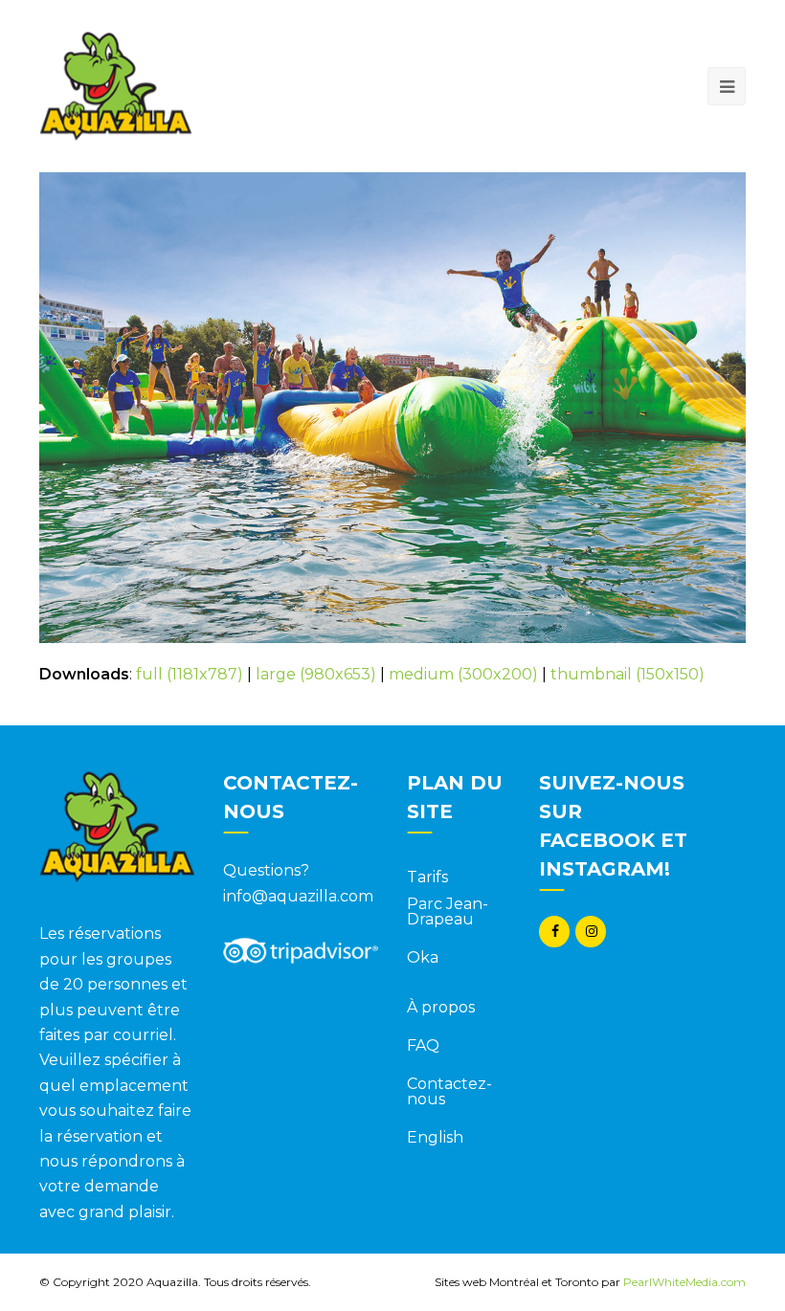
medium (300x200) (463, 674)
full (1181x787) (189, 674)
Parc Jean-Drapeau (447, 911)
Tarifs (427, 877)
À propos (441, 1007)
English (435, 1137)
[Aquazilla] (115, 85)
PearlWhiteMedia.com (684, 1282)
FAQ (423, 1045)
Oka (422, 957)
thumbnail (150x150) (627, 674)
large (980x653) (316, 674)
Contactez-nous (449, 1091)
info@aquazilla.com (298, 896)
